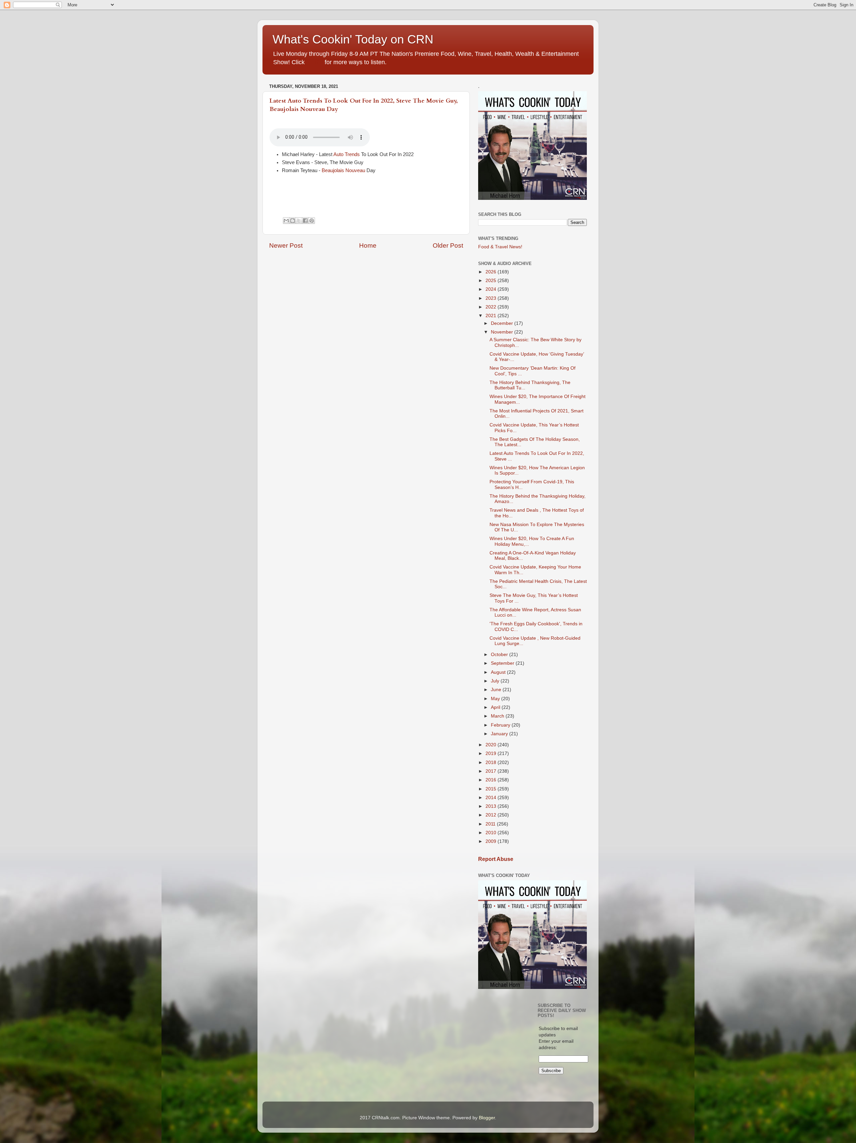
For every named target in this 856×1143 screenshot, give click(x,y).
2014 (492, 797)
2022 (492, 306)
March (498, 716)
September (503, 663)
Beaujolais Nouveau (343, 170)
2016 (492, 779)
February (501, 725)
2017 (492, 771)
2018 (492, 762)
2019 (492, 753)
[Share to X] (299, 220)
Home (368, 245)
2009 (492, 841)
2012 (492, 814)
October (500, 654)
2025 (492, 280)
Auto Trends (346, 154)
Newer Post (286, 245)
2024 (492, 289)
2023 (492, 298)
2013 (492, 806)
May (496, 698)
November (502, 332)
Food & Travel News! (500, 246)
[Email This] (286, 220)
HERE (314, 62)
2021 (492, 315)
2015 (492, 788)
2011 (491, 824)
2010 (492, 832)
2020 (492, 744)
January (500, 733)
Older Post (448, 245)
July (496, 680)
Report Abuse (495, 859)
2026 (492, 271)
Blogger (487, 1117)
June (497, 689)
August (499, 672)
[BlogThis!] (292, 220)
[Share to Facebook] (305, 220)
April (496, 707)
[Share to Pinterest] (311, 220)
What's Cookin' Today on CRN (353, 39)
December (502, 323)
